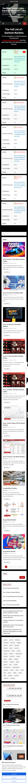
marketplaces (15, 667)
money (12, 670)
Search (5, 573)
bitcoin (5, 645)
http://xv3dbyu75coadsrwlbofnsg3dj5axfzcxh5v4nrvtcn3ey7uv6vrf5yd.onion (20, 158)
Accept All (14, 774)
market (15, 664)
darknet (6, 656)
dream (18, 656)
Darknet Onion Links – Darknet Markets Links (14, 9)
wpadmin (6, 263)
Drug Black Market (14, 541)
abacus (5, 640)
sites (5, 675)
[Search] (19, 23)
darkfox (11, 653)
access (11, 640)
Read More (7, 272)
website (16, 675)
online (22, 670)
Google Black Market (14, 478)
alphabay (17, 640)
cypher (5, 653)
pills (5, 672)
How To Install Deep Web (9, 600)
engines (16, 659)
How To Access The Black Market (14, 446)
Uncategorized (7, 255)
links (10, 664)
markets (6, 670)
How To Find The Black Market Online (14, 346)
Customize (14, 777)
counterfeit (6, 651)
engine (10, 659)
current (18, 651)
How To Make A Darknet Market (11, 592)
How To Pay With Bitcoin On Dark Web (13, 596)
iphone (5, 664)
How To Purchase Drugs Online (11, 604)
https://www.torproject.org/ (11, 40)
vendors (10, 675)
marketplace (7, 667)
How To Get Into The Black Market (14, 314)
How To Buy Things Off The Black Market (14, 413)
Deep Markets (25, 23)
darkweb (12, 656)
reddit (14, 672)
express (6, 661)
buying (5, 648)
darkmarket (19, 653)
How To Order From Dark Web (11, 588)
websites (6, 678)
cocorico (16, 648)
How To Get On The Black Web (14, 283)
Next (21, 566)
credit (13, 651)
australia (12, 642)
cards (10, 648)
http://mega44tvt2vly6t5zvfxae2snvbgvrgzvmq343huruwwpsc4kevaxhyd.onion (19, 209)
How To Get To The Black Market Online (14, 249)
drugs (5, 659)
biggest (19, 642)
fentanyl (12, 661)
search (20, 672)
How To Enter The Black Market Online (14, 379)
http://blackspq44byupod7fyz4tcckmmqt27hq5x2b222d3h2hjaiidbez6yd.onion (19, 184)
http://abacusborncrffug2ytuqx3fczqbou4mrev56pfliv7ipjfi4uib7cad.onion (20, 83)
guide (17, 661)
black (10, 645)
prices (9, 672)
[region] (14, 772)
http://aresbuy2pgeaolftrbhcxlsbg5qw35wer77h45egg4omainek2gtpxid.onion (20, 133)
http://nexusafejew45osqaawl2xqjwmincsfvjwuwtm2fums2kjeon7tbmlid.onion (20, 59)
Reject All (14, 781)
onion (17, 670)
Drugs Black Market (14, 510)
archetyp (6, 642)
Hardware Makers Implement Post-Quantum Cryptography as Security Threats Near (12, 631)
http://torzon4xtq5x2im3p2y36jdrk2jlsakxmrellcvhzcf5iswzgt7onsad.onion (20, 108)
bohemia (16, 645)
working (12, 678)
